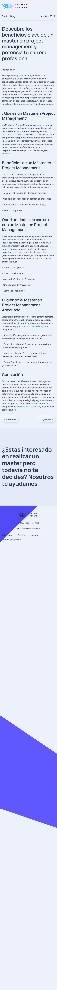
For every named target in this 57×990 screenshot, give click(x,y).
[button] (53, 6)
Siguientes (46, 419)
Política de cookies (11, 539)
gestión (20, 75)
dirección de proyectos (13, 134)
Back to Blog (8, 16)
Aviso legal (7, 535)
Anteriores (11, 419)
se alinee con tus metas (28, 406)
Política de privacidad (28, 535)
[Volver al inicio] (15, 6)
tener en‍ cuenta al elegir (33, 326)
